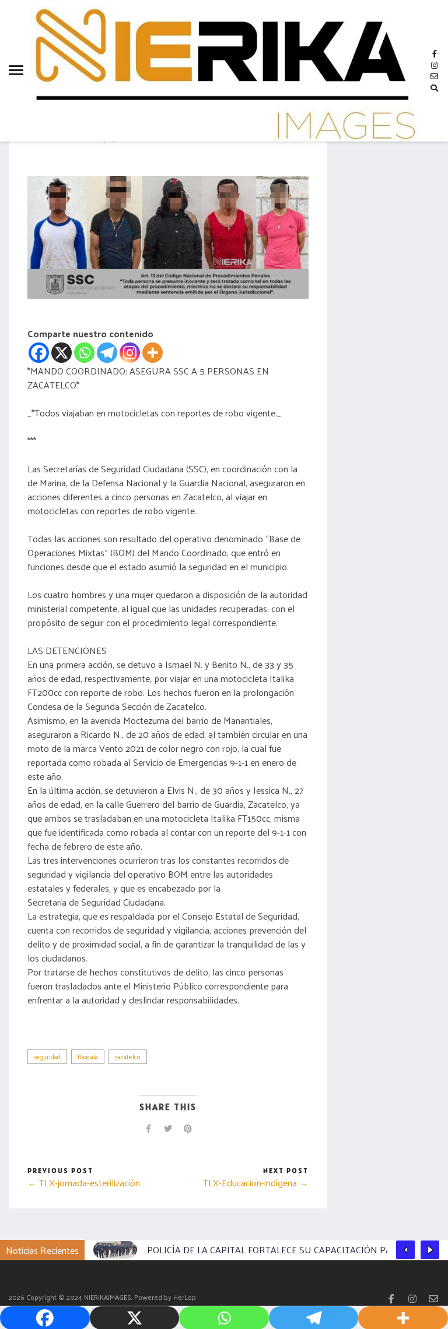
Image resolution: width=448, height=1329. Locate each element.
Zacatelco (128, 1056)
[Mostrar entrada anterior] (405, 1249)
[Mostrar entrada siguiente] (430, 1249)
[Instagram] (130, 352)
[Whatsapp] (84, 352)
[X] (61, 352)
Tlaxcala (88, 1056)
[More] (152, 352)
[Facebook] (39, 352)
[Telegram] (107, 352)
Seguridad (47, 1056)
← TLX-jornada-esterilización (83, 1182)
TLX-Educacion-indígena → (256, 1182)
